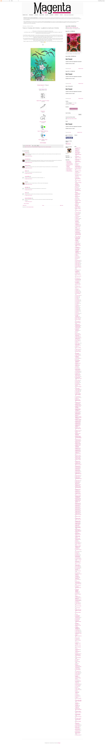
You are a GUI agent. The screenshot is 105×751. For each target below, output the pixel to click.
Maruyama (76, 548)
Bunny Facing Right (43, 121)
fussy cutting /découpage (77, 353)
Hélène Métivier (68, 161)
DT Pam (76, 312)
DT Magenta (77, 305)
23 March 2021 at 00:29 (28, 156)
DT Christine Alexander (77, 282)
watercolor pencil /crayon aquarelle (77, 714)
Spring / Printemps (78, 655)
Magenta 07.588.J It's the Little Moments (78, 434)
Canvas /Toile (77, 212)
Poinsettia (76, 601)
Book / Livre (77, 199)
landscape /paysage (78, 386)
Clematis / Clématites (76, 240)
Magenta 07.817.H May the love (78, 442)
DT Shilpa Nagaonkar (77, 316)
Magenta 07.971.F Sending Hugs (78, 448)
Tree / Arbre (77, 686)
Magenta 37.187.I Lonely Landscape (78, 493)
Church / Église (77, 236)
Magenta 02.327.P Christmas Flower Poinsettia (78, 410)
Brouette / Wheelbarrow (77, 206)
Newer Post (24, 205)
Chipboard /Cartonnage (77, 224)
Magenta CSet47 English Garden (77, 523)
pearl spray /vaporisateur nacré (78, 587)
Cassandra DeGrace (69, 163)
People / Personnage (77, 596)
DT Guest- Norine (77, 295)
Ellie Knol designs (78, 322)
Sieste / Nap (77, 637)
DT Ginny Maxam (77, 293)
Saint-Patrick (77, 615)
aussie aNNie (27, 176)
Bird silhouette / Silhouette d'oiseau (78, 190)
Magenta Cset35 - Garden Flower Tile (78, 519)
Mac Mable (26, 187)
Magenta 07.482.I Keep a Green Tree (78, 428)
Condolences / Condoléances (77, 247)
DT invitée (76, 298)
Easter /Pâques (77, 317)
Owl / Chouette (77, 579)
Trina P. (26, 192)
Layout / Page (77, 390)
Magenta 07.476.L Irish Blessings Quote (78, 426)
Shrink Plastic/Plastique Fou (78, 635)
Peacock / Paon (77, 585)
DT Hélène (76, 297)
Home (43, 205)
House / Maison (77, 380)
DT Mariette (77, 307)
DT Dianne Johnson (78, 287)
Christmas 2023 (77, 230)
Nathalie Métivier (68, 162)
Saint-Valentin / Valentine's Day (77, 617)
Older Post (61, 205)
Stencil (76, 660)
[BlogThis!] (35, 145)
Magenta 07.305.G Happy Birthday (78, 421)
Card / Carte (77, 213)
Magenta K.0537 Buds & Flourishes (78, 400)
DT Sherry (76, 314)
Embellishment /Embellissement (77, 325)
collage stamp (77, 243)
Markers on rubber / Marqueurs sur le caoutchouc (78, 547)
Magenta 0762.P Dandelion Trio (77, 462)
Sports (76, 652)
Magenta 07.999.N (78, 459)
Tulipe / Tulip (77, 688)
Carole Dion (68, 167)
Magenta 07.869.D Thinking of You (78, 444)
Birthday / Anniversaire (77, 193)
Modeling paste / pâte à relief (77, 556)
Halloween (76, 373)
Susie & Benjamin (78, 669)
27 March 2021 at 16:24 (28, 195)
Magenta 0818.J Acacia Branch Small (78, 478)
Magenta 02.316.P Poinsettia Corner (78, 405)
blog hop (76, 198)
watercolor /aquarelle (76, 703)
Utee (76, 690)
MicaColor (76, 552)
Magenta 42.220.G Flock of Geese (78, 503)
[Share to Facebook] (37, 145)
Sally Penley (77, 619)
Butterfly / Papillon (78, 208)
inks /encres (77, 381)
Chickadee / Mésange (77, 221)
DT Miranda (77, 308)
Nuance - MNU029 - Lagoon (43, 139)
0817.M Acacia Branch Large (77, 152)
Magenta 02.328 (77, 411)
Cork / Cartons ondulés (77, 249)
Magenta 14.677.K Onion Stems (78, 491)
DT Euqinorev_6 (77, 292)
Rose (76, 614)
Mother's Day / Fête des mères (78, 561)
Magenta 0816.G (77, 475)
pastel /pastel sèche (78, 583)
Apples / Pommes (77, 167)
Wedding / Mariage (78, 721)
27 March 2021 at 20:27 (28, 201)
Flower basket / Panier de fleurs (77, 344)
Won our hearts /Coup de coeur (77, 729)
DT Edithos (77, 290)
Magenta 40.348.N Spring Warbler (78, 499)
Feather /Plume (77, 336)
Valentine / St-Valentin (77, 692)
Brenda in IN (27, 165)
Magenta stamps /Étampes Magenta (78, 527)
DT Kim (76, 304)
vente (76, 693)
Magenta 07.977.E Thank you (78, 452)
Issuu (70, 68)
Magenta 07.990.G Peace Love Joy (78, 456)
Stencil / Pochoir (77, 661)
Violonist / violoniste (78, 698)
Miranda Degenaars (69, 168)
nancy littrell (27, 159)
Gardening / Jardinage (77, 357)
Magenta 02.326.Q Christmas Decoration (78, 407)
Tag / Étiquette (77, 671)
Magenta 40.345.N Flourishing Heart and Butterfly (78, 496)
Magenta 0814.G (77, 471)
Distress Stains (77, 264)
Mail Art (76, 540)
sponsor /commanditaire (77, 649)
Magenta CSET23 (78, 516)
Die (75, 259)
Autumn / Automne (78, 180)
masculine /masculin (78, 549)
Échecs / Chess (77, 318)
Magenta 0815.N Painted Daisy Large (78, 473)
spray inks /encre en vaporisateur (78, 654)
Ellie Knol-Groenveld (69, 164)
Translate (73, 104)
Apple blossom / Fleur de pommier (77, 166)
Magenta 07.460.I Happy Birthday (77, 423)
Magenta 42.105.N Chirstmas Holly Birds (78, 501)
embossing (77, 328)
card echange (77, 216)
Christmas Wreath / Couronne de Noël (78, 234)
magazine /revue (77, 397)
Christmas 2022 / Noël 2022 (77, 229)
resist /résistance (77, 607)
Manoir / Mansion (77, 542)
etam (76, 332)
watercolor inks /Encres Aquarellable (78, 709)
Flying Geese (43, 111)
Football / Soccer (77, 349)
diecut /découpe (77, 260)
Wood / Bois (77, 731)
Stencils (76, 663)
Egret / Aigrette (77, 321)
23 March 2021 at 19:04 (28, 173)
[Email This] (34, 145)
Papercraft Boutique (28, 198)
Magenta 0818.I (77, 476)
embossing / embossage (77, 330)
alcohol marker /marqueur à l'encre (78, 161)
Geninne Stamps (77, 358)
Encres (76, 331)
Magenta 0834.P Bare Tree (77, 483)
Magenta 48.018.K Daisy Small (78, 505)
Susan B (26, 152)
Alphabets (76, 163)
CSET (76, 254)
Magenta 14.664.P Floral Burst (78, 489)
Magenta (76, 398)
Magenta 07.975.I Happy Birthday (77, 450)
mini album (77, 553)
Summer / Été (77, 668)
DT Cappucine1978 (78, 276)
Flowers (76, 346)
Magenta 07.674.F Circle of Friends (78, 440)
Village (76, 697)
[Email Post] (32, 145)
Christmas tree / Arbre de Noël (77, 232)
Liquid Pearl (77, 392)
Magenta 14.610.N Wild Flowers (78, 485)
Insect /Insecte (77, 382)
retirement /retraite (78, 612)
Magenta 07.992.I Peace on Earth (77, 458)
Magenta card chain (78, 514)
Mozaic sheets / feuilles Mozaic (77, 565)
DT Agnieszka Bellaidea (77, 271)
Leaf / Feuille (77, 391)
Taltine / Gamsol (77, 672)
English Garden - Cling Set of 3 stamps (43, 100)
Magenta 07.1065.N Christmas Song (78, 420)
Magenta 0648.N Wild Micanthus (77, 413)
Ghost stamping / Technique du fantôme (77, 361)
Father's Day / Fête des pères (78, 335)
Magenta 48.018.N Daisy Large (78, 507)
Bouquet (76, 204)
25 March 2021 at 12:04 (28, 189)
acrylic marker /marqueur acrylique (78, 154)
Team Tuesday (77, 673)
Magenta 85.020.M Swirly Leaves (78, 511)
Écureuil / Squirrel (78, 319)
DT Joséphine (77, 303)
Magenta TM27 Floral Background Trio (78, 534)
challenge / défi (77, 218)
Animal (76, 164)
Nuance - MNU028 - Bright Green (43, 131)
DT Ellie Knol (77, 291)
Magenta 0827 (77, 481)
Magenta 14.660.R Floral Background (78, 487)
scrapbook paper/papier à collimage (77, 628)
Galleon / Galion (77, 355)
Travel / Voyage (77, 685)
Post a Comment (26, 203)
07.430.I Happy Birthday (77, 150)
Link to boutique (43, 142)
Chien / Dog (77, 222)
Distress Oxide (77, 263)
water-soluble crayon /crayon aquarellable (78, 700)
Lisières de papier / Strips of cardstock (78, 394)
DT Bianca (76, 273)
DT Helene (76, 296)
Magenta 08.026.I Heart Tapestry (77, 466)
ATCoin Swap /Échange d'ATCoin (78, 178)
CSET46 (76, 255)
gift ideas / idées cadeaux (77, 365)
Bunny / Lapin (77, 207)
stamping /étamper (78, 657)
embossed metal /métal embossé (77, 327)
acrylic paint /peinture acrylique (78, 157)
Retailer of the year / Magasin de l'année (78, 610)
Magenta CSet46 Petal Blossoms (77, 521)
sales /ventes (77, 618)
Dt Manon (76, 306)
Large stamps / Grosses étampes (77, 389)
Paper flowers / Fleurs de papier (77, 582)
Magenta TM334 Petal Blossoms (77, 539)
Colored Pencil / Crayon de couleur (78, 245)
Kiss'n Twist (77, 383)
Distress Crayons (77, 261)
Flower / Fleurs (77, 343)
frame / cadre (77, 350)
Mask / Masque (77, 551)
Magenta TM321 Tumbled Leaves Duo (77, 537)
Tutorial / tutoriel (77, 689)
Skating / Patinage (78, 640)
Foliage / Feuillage (78, 347)
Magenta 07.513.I (77, 430)
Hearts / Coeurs (77, 376)
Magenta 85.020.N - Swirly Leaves (78, 513)
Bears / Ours (77, 186)
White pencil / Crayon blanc (77, 723)
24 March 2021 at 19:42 (28, 184)
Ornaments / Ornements (77, 576)
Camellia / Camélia (78, 210)
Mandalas (76, 541)
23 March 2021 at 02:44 (28, 162)
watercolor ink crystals (77, 707)
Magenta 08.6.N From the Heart (77, 470)
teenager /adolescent (77, 676)
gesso (76, 359)
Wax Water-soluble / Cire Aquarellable (78, 719)
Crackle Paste (77, 253)
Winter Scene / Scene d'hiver (77, 728)
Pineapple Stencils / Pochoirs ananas (78, 600)
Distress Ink (77, 262)
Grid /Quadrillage (77, 371)
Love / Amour (77, 396)
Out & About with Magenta (77, 578)
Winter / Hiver (77, 726)
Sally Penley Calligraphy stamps (78, 621)
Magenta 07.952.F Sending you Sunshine (78, 446)
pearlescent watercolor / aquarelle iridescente (77, 590)
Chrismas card (77, 225)
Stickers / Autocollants (77, 665)
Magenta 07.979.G (78, 453)
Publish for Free (80, 68)
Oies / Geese (77, 572)
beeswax (76, 187)
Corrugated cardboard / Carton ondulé (78, 252)
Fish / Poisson (77, 339)
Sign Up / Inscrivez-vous (73, 108)
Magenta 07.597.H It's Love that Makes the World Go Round (78, 437)
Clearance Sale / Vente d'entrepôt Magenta (77, 238)
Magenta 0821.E (77, 480)
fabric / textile (77, 333)
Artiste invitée (77, 172)
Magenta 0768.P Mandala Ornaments (78, 464)
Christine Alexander (40, 85)
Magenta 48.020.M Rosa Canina (78, 509)
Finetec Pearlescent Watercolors (78, 338)
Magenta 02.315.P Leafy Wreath (78, 403)
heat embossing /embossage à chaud (78, 378)
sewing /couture (77, 632)
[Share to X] (36, 145)
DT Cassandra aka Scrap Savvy (78, 279)
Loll (25, 181)
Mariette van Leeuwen (68, 166)
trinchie (76, 687)
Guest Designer (77, 372)
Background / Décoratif (77, 185)
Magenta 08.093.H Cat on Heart (78, 468)
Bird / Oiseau (77, 188)
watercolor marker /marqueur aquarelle (78, 711)
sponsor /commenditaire (77, 651)
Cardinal (76, 217)
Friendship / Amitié (78, 351)
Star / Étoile (77, 659)
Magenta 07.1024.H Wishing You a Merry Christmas (78, 417)
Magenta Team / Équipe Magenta (77, 530)
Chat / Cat (76, 219)
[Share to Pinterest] (38, 145)
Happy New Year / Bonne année (78, 375)
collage (76, 242)
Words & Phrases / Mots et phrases (78, 732)
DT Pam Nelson (77, 313)
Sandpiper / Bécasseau (77, 624)
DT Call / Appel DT (78, 274)
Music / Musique (77, 566)
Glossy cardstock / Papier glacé (78, 369)
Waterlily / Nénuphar (78, 716)
